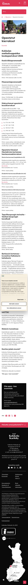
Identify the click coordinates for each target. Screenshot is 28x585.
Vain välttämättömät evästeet (14, 308)
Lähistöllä (17, 485)
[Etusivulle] (6, 3)
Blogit (16, 483)
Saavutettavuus (15, 517)
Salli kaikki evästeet (14, 303)
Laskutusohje (18, 487)
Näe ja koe (8, 17)
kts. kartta (5, 165)
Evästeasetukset (6, 520)
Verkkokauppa (18, 474)
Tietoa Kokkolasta (6, 487)
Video (16, 478)
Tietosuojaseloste (6, 517)
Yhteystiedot (5, 474)
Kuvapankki (5, 476)
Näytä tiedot (20, 299)
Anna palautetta (6, 483)
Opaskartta (4, 485)
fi (19, 3)
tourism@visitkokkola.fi (10, 402)
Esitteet (17, 476)
